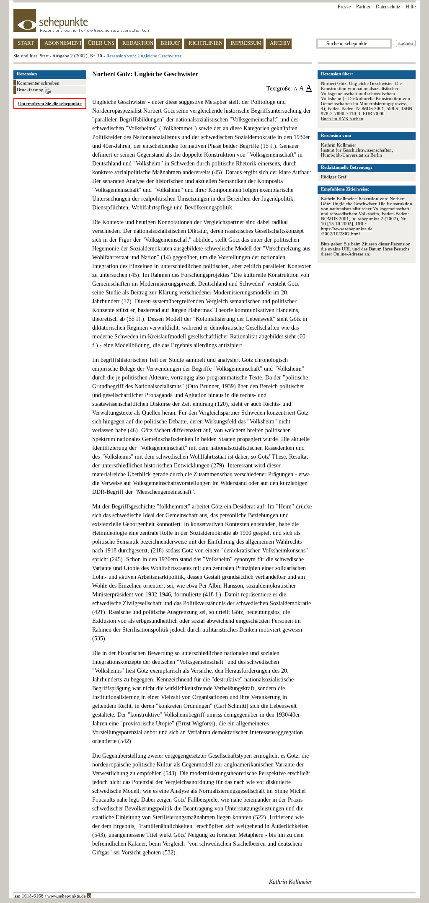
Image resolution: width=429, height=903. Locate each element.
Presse (344, 7)
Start (44, 55)
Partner (363, 7)
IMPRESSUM (246, 43)
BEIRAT (170, 43)
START (26, 43)
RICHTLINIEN (205, 43)
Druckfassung (31, 89)
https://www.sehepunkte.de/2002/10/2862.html (346, 231)
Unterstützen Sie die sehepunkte (50, 103)
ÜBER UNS (101, 43)
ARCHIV (280, 43)
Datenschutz (388, 7)
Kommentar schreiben (38, 82)
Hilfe (411, 7)
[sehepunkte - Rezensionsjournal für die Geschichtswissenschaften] (214, 20)
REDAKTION (137, 43)
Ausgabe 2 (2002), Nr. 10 (77, 55)
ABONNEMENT (63, 43)
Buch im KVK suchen (342, 118)
